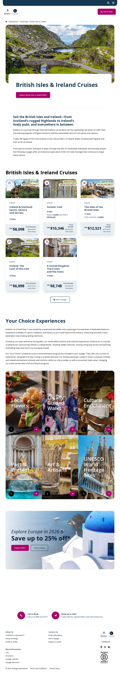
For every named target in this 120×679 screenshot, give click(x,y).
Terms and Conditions (38, 668)
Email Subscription (55, 635)
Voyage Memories (12, 662)
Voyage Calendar (12, 659)
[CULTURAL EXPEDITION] (47, 183)
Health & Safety (12, 642)
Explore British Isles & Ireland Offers (33, 95)
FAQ (7, 652)
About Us (9, 632)
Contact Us (53, 632)
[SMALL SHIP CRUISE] (9, 183)
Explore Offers (20, 548)
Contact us (106, 641)
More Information (13, 649)
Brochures (9, 656)
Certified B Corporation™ (15, 635)
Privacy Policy (54, 668)
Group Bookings (12, 638)
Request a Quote (54, 642)
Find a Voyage (61, 299)
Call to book (107, 12)
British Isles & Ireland (38, 21)
